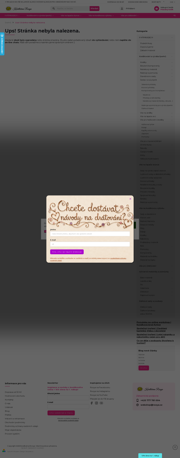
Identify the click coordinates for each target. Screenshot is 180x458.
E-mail (53, 240)
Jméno (53, 229)
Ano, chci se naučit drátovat (67, 252)
